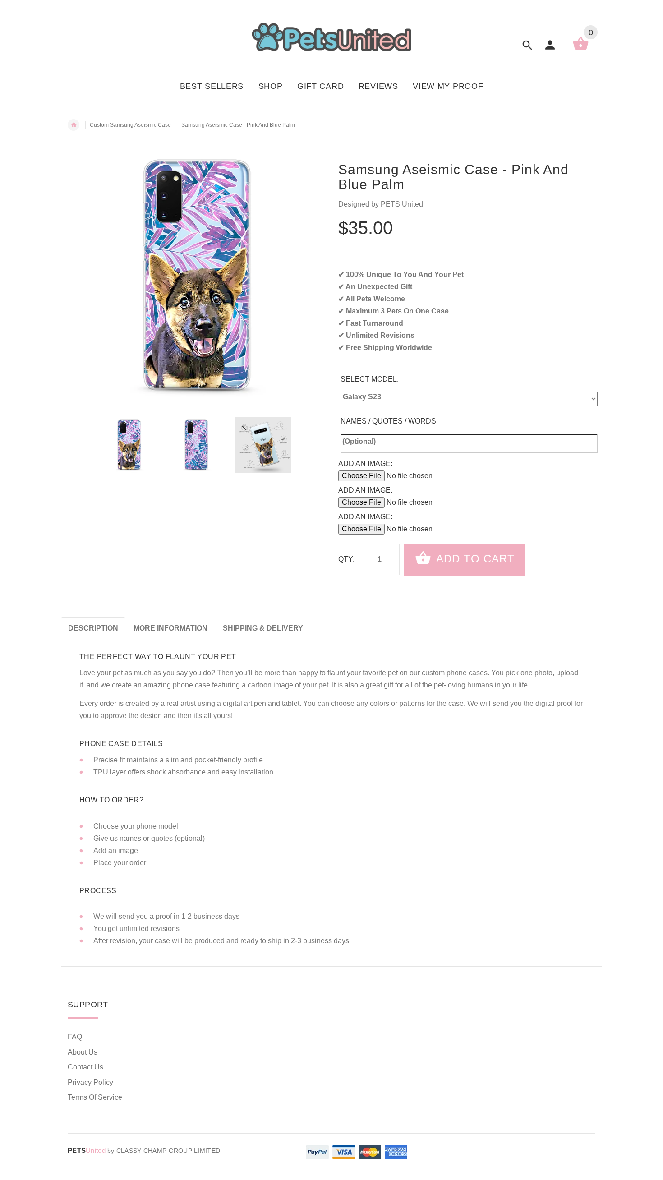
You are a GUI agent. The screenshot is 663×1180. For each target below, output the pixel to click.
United (87, 1150)
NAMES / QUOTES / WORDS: (389, 421)
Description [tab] (93, 628)
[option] (129, 445)
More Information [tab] (170, 628)
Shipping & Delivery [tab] (263, 628)
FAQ (75, 1037)
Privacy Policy (90, 1082)
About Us (82, 1052)
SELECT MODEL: (370, 379)
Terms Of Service (95, 1097)
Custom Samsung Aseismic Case (130, 125)
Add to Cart (474, 559)
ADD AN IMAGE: (365, 463)
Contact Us (85, 1067)
